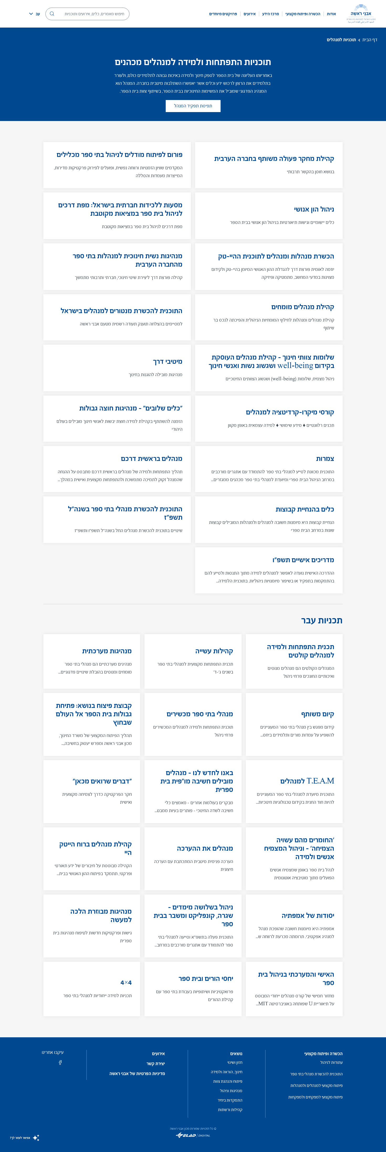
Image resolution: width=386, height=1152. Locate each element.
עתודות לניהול (331, 1062)
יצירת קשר (156, 1063)
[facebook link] (60, 1064)
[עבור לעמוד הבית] (361, 13)
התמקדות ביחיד (230, 1100)
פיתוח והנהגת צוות (227, 1081)
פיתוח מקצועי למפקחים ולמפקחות (315, 1097)
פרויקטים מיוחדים (223, 14)
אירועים (250, 14)
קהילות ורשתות (230, 1109)
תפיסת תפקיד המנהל (193, 106)
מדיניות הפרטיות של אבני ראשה (137, 1073)
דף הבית (369, 40)
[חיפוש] (52, 13)
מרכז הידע (270, 14)
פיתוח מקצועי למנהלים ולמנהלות (316, 1085)
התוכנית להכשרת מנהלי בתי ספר (316, 1073)
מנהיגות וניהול (231, 1090)
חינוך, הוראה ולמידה (226, 1071)
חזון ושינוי (234, 1062)
